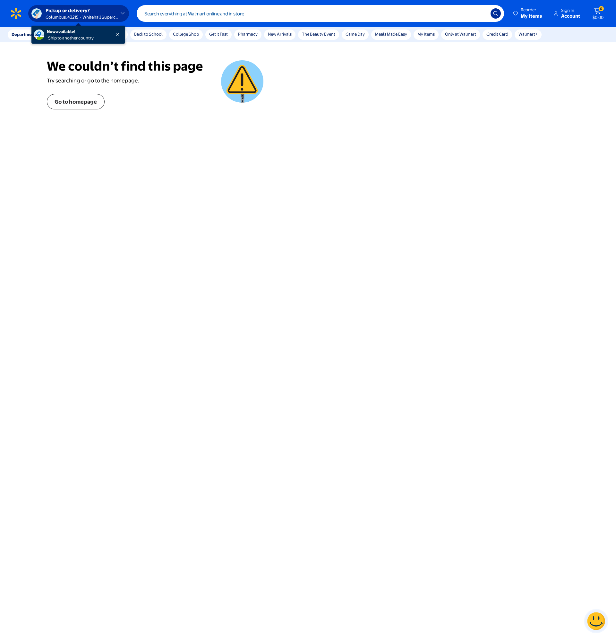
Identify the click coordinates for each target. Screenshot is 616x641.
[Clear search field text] (481, 13)
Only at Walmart (460, 34)
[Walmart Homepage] (16, 13)
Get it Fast (218, 34)
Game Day (355, 34)
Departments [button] (25, 34)
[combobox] (320, 13)
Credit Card (497, 34)
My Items (426, 34)
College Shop (186, 34)
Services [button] (64, 34)
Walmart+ (528, 34)
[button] (528, 13)
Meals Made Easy (391, 34)
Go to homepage (76, 101)
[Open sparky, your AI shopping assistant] (596, 621)
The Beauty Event (318, 34)
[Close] (119, 34)
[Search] (496, 13)
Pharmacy (248, 34)
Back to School (148, 34)
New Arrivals (280, 34)
